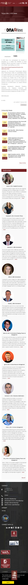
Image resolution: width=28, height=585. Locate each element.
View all (23, 477)
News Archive (22, 163)
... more (22, 198)
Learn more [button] (5, 578)
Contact (6, 495)
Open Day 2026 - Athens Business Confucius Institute (15, 130)
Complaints (5, 571)
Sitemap (3, 510)
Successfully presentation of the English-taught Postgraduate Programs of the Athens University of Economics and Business (17, 148)
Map (5, 491)
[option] (14, 116)
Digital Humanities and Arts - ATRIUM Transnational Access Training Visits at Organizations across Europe (16, 156)
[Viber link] (21, 528)
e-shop (20, 3)
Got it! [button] (8, 582)
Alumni (14, 3)
